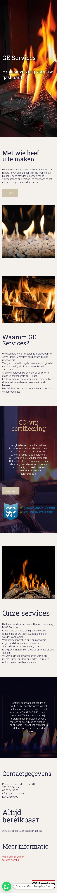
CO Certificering (10, 859)
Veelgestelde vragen (13, 856)
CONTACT (10, 193)
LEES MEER (10, 490)
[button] (6, 886)
